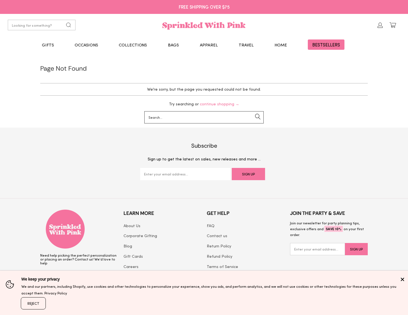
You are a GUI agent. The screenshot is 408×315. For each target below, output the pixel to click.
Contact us (217, 235)
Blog (128, 246)
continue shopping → (219, 103)
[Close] (402, 279)
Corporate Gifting (140, 235)
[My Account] (380, 25)
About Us (132, 225)
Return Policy (219, 246)
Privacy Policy (55, 293)
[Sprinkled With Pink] (204, 25)
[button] (48, 44)
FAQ (211, 225)
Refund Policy (219, 256)
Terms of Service (222, 266)
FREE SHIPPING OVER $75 (204, 7)
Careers (131, 266)
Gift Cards (133, 256)
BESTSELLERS (326, 45)
